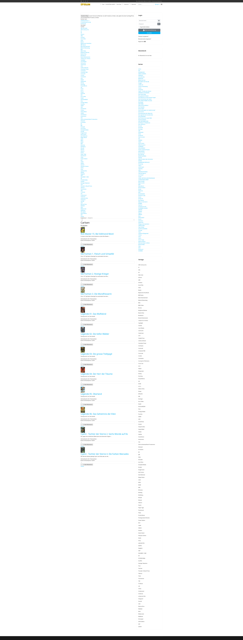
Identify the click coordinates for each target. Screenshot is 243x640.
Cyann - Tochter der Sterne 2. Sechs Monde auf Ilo (104, 434)
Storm (139, 219)
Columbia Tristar (85, 69)
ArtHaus (83, 37)
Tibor (139, 232)
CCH (82, 66)
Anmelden (149, 33)
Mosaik (82, 148)
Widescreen (83, 209)
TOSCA (140, 235)
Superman (140, 222)
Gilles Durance (141, 145)
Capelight (83, 60)
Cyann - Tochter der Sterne (144, 91)
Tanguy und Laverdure (143, 224)
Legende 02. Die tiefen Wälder (95, 334)
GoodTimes (83, 108)
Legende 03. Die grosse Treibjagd (96, 354)
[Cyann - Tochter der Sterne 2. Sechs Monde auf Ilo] (107, 430)
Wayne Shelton (141, 241)
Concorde (83, 73)
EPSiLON (83, 93)
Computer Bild (84, 72)
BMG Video (83, 51)
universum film (84, 198)
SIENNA (140, 211)
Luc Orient (140, 175)
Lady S (139, 165)
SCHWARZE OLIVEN (142, 208)
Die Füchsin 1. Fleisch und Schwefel (97, 253)
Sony (82, 169)
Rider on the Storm (142, 202)
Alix (139, 70)
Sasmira (140, 205)
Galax (139, 141)
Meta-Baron (141, 186)
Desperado (83, 81)
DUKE (82, 89)
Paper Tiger (83, 154)
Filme (139, 134)
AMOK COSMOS (142, 73)
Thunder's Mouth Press (86, 186)
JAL (81, 124)
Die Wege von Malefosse (144, 123)
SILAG (82, 168)
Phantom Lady (141, 195)
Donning (83, 84)
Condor (82, 75)
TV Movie (83, 192)
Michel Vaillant (141, 187)
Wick (82, 207)
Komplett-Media (84, 130)
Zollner (82, 216)
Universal (83, 196)
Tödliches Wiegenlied (143, 233)
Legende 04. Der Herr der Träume (97, 373)
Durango (140, 129)
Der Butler (140, 102)
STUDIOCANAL (84, 180)
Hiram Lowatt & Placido (144, 149)
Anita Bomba (141, 77)
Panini (82, 152)
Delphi (82, 80)
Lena (139, 170)
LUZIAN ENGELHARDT (143, 179)
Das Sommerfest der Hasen (145, 99)
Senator (82, 165)
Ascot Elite (83, 39)
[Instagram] (85, 1)
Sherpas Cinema (84, 166)
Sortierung (83, 23)
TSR (81, 190)
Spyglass (83, 174)
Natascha (140, 190)
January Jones (141, 153)
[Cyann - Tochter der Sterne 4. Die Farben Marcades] (107, 450)
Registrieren (141, 41)
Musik (139, 189)
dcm (82, 78)
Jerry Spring (141, 154)
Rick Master (141, 200)
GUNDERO (140, 146)
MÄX (139, 184)
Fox (139, 138)
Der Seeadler (141, 107)
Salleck (82, 163)
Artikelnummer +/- (85, 20)
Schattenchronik (142, 206)
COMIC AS (140, 85)
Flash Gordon (141, 137)
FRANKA (140, 140)
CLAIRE (140, 83)
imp (82, 117)
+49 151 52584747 (148, 1)
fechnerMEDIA (84, 99)
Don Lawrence (141, 124)
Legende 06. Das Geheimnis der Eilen (98, 414)
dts (81, 87)
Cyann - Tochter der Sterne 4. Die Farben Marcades (105, 454)
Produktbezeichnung (86, 22)
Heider (82, 113)
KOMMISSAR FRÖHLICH (144, 162)
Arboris (82, 34)
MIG (82, 143)
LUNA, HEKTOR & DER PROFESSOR (146, 178)
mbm (82, 139)
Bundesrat (83, 55)
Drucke (140, 126)
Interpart (83, 120)
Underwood (83, 195)
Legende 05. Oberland (91, 394)
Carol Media (83, 61)
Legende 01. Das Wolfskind (93, 313)
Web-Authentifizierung (150, 30)
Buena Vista (83, 54)
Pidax (82, 157)
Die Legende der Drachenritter (145, 115)
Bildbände (140, 78)
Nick (139, 192)
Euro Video (83, 96)
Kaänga (140, 157)
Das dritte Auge (142, 94)
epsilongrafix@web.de (157, 1)
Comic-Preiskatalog (143, 86)
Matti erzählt (141, 183)
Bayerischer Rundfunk (86, 43)
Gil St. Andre (141, 143)
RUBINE (140, 203)
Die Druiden (141, 108)
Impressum (126, 4)
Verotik (82, 201)
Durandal (140, 127)
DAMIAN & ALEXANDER (143, 92)
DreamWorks (84, 86)
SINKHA (140, 214)
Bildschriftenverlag (85, 48)
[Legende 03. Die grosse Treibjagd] (107, 350)
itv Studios (83, 122)
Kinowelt (83, 127)
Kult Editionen (84, 136)
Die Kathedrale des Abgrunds (145, 113)
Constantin (83, 76)
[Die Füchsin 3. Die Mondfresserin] (107, 290)
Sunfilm (82, 181)
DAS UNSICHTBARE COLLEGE (145, 100)
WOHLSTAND (141, 244)
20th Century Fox (85, 29)
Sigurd (139, 213)
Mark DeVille (141, 181)
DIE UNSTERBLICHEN (143, 121)
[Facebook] (81, 1)
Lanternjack (141, 167)
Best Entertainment (85, 46)
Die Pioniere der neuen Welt (145, 118)
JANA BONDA (141, 151)
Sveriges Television (85, 183)
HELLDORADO (141, 148)
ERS (81, 95)
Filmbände (140, 132)
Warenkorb (134, 4)
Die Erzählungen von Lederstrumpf (146, 110)
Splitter (82, 172)
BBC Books (83, 45)
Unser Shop (119, 4)
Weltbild (83, 205)
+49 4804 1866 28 (140, 1)
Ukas (139, 236)
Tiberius (83, 187)
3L (81, 31)
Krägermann (84, 133)
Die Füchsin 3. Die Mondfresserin (96, 293)
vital (82, 202)
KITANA (140, 160)
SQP (82, 175)
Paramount (83, 155)
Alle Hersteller (84, 28)
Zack (139, 247)
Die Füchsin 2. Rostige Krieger (95, 273)
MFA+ (82, 140)
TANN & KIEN (141, 225)
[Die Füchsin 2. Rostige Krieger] (107, 270)
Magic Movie (84, 137)
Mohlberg (83, 146)
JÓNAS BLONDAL (142, 156)
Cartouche (83, 63)
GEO (82, 107)
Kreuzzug (140, 164)
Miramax (83, 145)
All (81, 32)
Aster (82, 40)
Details (82, 246)
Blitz (82, 49)
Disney (82, 83)
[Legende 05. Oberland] (107, 390)
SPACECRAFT (141, 217)
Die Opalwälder (142, 116)
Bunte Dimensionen (85, 57)
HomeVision (84, 114)
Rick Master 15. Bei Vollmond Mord (97, 233)
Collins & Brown (84, 67)
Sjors (139, 216)
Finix (82, 101)
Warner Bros (84, 204)
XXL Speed (83, 212)
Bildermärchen (141, 80)
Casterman (83, 64)
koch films (83, 128)
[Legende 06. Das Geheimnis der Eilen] (107, 410)
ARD (82, 35)
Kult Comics (83, 134)
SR (81, 178)
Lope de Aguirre (142, 173)
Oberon (82, 151)
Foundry (83, 104)
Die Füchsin (141, 111)
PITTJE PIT (140, 198)
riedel (82, 161)
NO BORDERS (141, 194)
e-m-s (82, 90)
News (103, 4)
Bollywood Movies (85, 52)
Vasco (139, 238)
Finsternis (140, 135)
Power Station (84, 158)
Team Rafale (141, 227)
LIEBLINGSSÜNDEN (142, 172)
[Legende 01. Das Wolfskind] (107, 310)
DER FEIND (140, 104)
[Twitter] (83, 1)
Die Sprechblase (142, 119)
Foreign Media (84, 102)
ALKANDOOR (141, 72)
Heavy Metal (84, 111)
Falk (139, 130)
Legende (140, 168)
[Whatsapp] (87, 1)
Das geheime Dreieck (143, 96)
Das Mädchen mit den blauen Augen (147, 97)
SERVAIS (140, 209)
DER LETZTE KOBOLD (143, 105)
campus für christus (85, 58)
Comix (139, 88)
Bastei (82, 42)
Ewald (82, 98)
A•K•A (139, 69)
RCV (82, 160)
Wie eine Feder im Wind (144, 243)
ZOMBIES (140, 251)
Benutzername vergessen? (144, 39)
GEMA (82, 105)
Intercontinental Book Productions (89, 119)
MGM (82, 142)
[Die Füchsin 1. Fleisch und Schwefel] (107, 250)
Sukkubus (140, 221)
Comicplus (83, 70)
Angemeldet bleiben (144, 27)
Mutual (82, 149)
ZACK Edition (84, 213)
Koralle (82, 131)
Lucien (139, 176)
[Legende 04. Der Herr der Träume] (107, 370)
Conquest (140, 89)
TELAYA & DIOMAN (142, 228)
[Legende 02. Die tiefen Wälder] (107, 330)
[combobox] (146, 4)
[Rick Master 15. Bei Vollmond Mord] (107, 230)
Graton (82, 110)
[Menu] (161, 4)
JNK (81, 125)
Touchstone (83, 189)
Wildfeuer (83, 210)
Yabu (139, 246)
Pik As (139, 197)
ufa (81, 193)
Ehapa (82, 92)
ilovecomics (83, 116)
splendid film (84, 171)
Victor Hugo (141, 240)
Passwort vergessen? (143, 36)
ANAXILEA (140, 75)
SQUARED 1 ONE (85, 177)
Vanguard (83, 199)
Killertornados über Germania (145, 159)
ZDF (82, 215)
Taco (82, 184)
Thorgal (140, 230)
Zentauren (140, 249)
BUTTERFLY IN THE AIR (143, 81)
